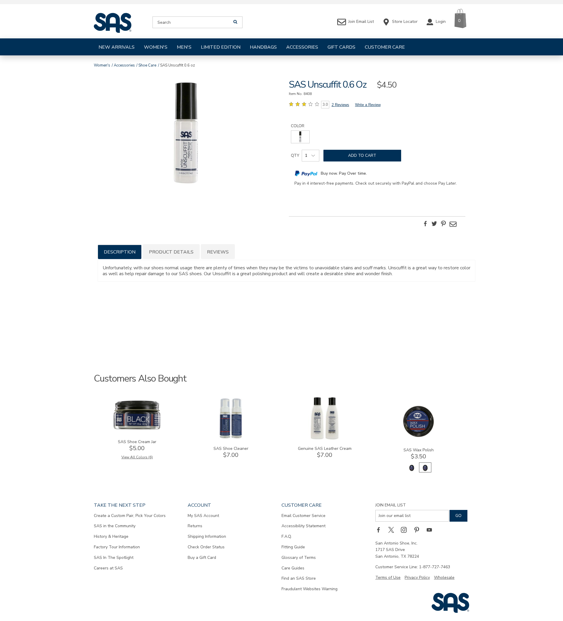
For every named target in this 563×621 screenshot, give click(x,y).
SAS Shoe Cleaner (230, 448)
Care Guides (293, 568)
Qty (295, 155)
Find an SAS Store (299, 578)
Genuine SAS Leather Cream (325, 448)
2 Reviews (340, 105)
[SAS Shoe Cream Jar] (136, 432)
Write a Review (368, 105)
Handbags (263, 47)
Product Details (171, 252)
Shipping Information (207, 536)
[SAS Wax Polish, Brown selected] (425, 471)
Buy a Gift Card (202, 557)
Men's (184, 47)
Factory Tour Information (117, 547)
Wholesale (444, 577)
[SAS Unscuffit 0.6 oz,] (186, 133)
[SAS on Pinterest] (419, 530)
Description (119, 252)
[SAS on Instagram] (406, 530)
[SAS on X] (393, 530)
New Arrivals (117, 47)
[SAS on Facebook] (380, 530)
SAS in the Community (114, 526)
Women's (155, 47)
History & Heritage (111, 536)
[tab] (120, 251)
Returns (195, 526)
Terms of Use (388, 577)
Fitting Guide (293, 547)
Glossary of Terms (299, 557)
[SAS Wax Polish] (418, 440)
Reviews (218, 252)
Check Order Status (206, 547)
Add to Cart (362, 155)
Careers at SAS (108, 568)
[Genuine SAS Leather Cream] (324, 438)
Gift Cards (341, 47)
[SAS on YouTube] (431, 530)
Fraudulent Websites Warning (310, 589)
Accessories (302, 47)
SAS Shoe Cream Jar (137, 442)
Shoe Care (147, 65)
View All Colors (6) (137, 457)
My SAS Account (203, 515)
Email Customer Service (303, 515)
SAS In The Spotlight (113, 557)
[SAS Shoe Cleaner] (230, 438)
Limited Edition (220, 47)
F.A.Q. (287, 536)
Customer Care (385, 47)
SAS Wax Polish (418, 450)
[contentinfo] (300, 136)
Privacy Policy (417, 577)
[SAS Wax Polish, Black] (412, 471)
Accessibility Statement (303, 526)
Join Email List (390, 505)
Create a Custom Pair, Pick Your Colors (130, 515)
